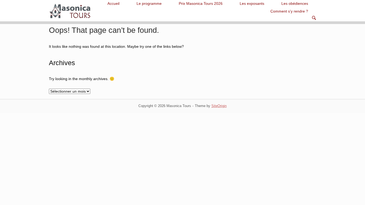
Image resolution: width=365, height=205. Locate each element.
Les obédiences (294, 4)
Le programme (149, 4)
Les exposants (252, 4)
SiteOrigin (219, 106)
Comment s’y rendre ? (289, 11)
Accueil (113, 4)
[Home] (70, 10)
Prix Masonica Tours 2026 (201, 4)
